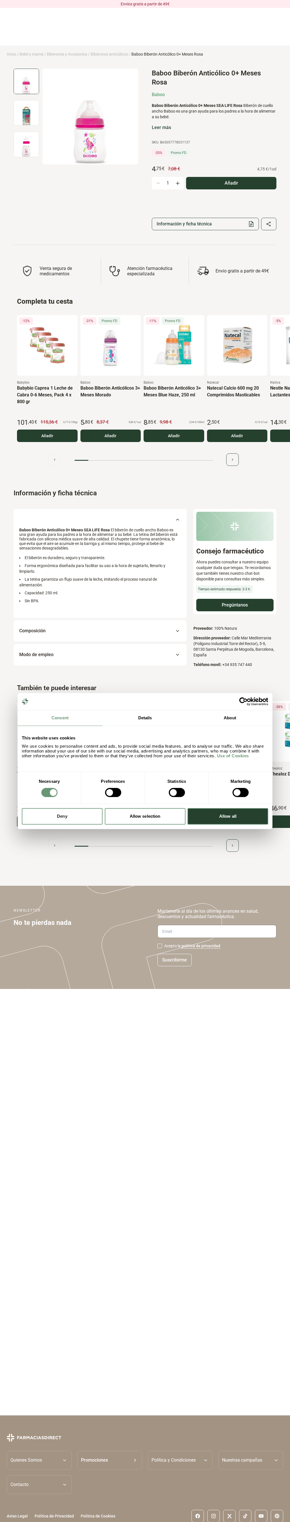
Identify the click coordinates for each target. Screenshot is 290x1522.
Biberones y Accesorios (67, 54)
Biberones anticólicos (109, 54)
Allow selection (145, 816)
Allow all (227, 816)
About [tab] (230, 717)
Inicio (11, 54)
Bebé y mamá (31, 54)
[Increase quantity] (177, 183)
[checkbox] (159, 946)
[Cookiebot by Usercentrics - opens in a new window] (243, 701)
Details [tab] (145, 717)
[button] (109, 1460)
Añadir (47, 436)
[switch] (113, 792)
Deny (62, 816)
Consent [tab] (60, 717)
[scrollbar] (143, 460)
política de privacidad (201, 946)
